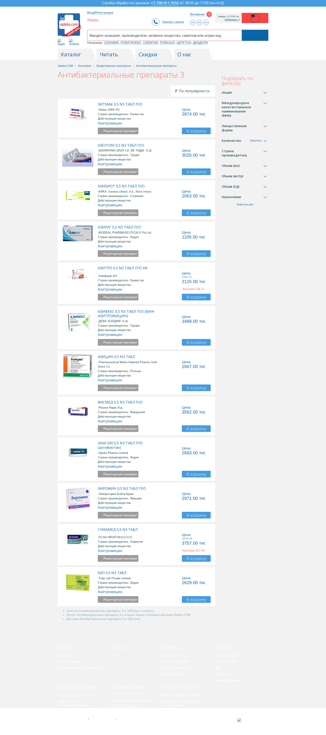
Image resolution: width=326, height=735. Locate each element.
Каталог (71, 54)
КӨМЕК (223, 647)
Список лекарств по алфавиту (79, 668)
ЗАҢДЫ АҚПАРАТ (183, 687)
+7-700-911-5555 (165, 3)
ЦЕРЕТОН (184, 42)
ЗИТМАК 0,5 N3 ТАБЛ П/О (120, 104)
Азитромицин (110, 123)
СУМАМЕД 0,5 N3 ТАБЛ (118, 529)
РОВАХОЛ (167, 42)
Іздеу (217, 668)
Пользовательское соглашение (132, 700)
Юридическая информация (127, 689)
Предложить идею (71, 711)
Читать (109, 54)
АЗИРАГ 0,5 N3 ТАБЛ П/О (119, 227)
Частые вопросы (174, 674)
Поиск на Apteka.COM (178, 668)
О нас (184, 54)
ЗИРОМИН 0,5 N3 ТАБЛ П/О (122, 488)
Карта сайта (129, 719)
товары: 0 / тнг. (229, 16)
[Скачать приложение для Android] (75, 42)
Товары (63, 655)
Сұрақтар (221, 674)
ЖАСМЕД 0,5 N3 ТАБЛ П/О (120, 402)
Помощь (172, 647)
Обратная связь (77, 687)
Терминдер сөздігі (227, 680)
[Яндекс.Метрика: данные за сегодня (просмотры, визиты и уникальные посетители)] (250, 720)
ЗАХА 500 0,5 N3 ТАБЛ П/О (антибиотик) (120, 445)
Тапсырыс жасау (226, 655)
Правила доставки (175, 661)
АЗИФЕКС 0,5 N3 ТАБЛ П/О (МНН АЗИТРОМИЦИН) (126, 313)
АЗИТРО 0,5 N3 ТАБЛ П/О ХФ (122, 268)
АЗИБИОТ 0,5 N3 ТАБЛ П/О (121, 186)
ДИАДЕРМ (200, 42)
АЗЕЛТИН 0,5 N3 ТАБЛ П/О (121, 145)
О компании (101, 719)
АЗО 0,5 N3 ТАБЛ (112, 573)
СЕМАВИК (111, 42)
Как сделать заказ (175, 655)
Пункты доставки (70, 661)
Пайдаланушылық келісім (180, 695)
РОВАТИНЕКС (131, 42)
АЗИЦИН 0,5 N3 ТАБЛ (116, 357)
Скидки (148, 54)
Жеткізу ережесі (225, 661)
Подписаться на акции (74, 695)
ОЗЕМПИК (150, 42)
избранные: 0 (232, 19)
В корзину (196, 131)
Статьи (115, 655)
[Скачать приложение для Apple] (62, 42)
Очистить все (245, 204)
